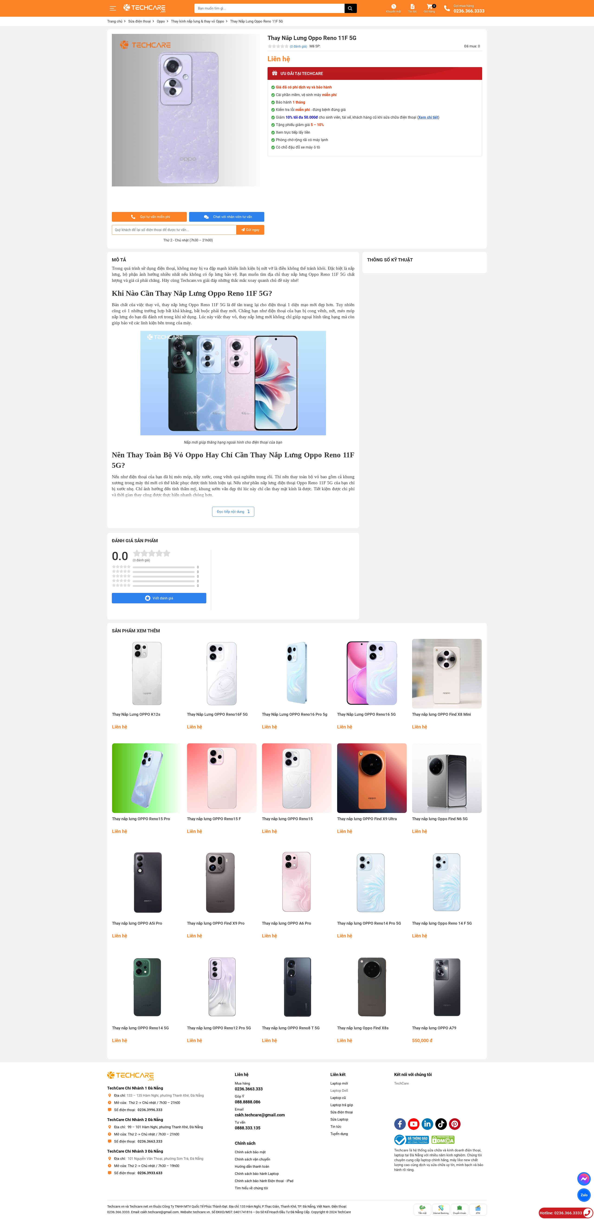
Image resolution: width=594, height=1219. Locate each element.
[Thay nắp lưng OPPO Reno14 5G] (147, 987)
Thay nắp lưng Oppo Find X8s (363, 1028)
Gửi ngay (252, 230)
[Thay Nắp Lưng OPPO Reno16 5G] (372, 674)
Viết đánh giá (163, 598)
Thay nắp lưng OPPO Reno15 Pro (141, 819)
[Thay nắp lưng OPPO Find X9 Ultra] (372, 778)
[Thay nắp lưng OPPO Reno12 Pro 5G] (222, 987)
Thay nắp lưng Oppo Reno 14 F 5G (442, 923)
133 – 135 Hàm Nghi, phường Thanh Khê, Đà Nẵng (165, 1095)
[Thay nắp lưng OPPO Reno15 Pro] (147, 778)
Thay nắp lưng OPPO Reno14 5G (140, 1028)
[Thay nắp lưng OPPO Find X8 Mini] (447, 674)
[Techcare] (144, 8)
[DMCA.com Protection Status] (443, 1140)
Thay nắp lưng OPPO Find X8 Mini (441, 714)
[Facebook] (400, 1124)
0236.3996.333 (150, 1110)
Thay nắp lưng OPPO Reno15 (287, 819)
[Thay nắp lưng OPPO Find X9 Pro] (222, 883)
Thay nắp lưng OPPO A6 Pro (286, 923)
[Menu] (113, 8)
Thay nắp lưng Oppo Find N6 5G (440, 819)
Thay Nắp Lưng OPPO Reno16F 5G (217, 714)
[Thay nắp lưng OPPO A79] (447, 987)
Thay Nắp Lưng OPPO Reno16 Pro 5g (294, 714)
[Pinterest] (455, 1124)
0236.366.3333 (469, 11)
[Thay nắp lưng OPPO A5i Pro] (147, 883)
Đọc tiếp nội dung (231, 512)
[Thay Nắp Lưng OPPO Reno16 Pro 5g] (297, 674)
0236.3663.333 (150, 1141)
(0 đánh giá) (298, 46)
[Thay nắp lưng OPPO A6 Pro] (297, 883)
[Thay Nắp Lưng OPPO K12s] (147, 674)
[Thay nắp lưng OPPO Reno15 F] (222, 778)
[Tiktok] (441, 1124)
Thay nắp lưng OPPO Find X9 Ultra (367, 819)
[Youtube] (414, 1124)
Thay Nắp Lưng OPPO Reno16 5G (366, 714)
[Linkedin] (427, 1124)
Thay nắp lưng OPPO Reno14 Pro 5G (369, 923)
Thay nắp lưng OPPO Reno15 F (214, 819)
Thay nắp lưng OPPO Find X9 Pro (216, 923)
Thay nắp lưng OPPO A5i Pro (137, 923)
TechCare (401, 1083)
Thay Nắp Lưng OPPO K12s (136, 714)
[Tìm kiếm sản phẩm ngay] (351, 8)
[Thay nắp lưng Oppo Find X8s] (372, 987)
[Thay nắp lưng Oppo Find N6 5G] (447, 778)
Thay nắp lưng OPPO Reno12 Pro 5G (219, 1028)
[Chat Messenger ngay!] (584, 1178)
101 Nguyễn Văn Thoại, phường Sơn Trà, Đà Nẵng (165, 1159)
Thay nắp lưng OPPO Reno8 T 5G (291, 1028)
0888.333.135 (247, 1127)
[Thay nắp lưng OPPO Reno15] (297, 778)
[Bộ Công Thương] (412, 1140)
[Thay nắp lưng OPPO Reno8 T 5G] (297, 987)
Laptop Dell (339, 1091)
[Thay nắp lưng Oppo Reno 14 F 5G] (447, 883)
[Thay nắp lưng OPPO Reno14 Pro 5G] (372, 883)
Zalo (584, 1195)
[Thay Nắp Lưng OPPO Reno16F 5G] (222, 674)
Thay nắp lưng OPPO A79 (434, 1028)
